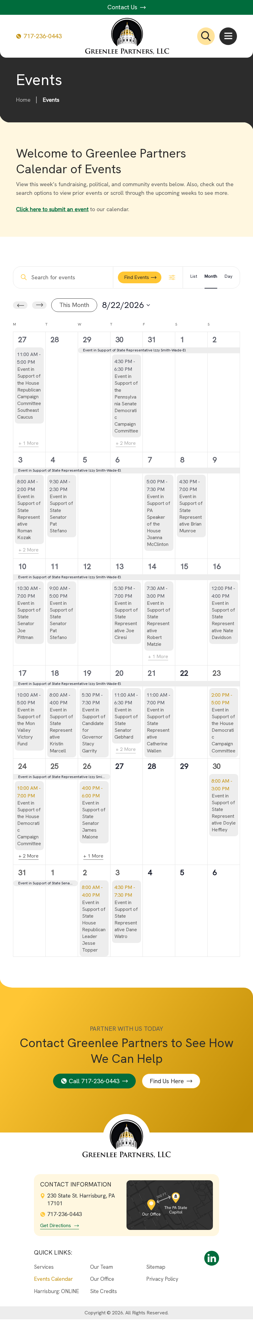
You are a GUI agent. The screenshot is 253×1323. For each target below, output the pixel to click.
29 (87, 339)
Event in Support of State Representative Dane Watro (126, 919)
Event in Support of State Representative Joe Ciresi (126, 620)
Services (44, 1267)
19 (87, 673)
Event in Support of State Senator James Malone (94, 820)
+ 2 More (126, 443)
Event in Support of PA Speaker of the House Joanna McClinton (158, 520)
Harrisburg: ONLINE (56, 1291)
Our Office (102, 1279)
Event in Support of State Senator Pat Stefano (61, 513)
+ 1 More (29, 443)
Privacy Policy (162, 1279)
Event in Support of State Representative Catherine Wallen (158, 730)
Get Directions (55, 1226)
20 (119, 673)
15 (184, 566)
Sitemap (155, 1267)
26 (87, 766)
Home (23, 99)
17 (22, 673)
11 (55, 566)
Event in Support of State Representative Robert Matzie (158, 623)
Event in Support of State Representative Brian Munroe (191, 513)
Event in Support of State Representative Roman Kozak (29, 516)
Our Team (101, 1267)
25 (55, 766)
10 (22, 566)
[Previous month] (20, 305)
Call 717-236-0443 (94, 1081)
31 (152, 339)
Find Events (136, 277)
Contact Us (123, 7)
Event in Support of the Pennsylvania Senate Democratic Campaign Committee (126, 403)
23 (217, 673)
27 (22, 339)
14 (152, 566)
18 (55, 673)
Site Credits (103, 1291)
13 (119, 566)
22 (184, 673)
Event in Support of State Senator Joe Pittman (29, 620)
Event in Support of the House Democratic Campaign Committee (223, 730)
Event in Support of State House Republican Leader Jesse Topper (94, 926)
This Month (74, 305)
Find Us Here (167, 1081)
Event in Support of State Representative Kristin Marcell (61, 730)
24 (22, 766)
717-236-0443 (42, 36)
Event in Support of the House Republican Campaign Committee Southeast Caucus (29, 393)
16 (217, 566)
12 (87, 566)
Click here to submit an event (52, 209)
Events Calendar (53, 1279)
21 (152, 673)
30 (119, 339)
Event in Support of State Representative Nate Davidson (223, 620)
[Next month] (39, 305)
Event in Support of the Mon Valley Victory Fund (29, 727)
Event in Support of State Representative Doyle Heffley (224, 813)
